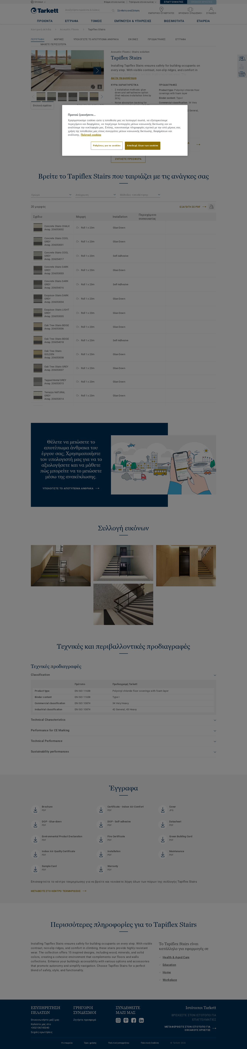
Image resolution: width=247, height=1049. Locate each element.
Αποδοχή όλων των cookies (142, 145)
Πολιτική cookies (91, 135)
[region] (125, 130)
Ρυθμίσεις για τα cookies (107, 145)
